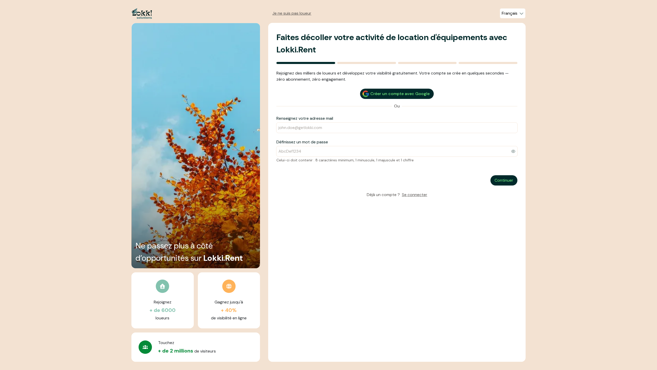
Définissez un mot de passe (302, 142)
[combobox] (513, 13)
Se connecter (414, 194)
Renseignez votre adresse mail (304, 118)
